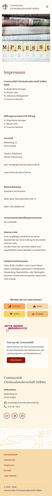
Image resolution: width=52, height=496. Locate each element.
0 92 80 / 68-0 (14, 406)
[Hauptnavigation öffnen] (47, 7)
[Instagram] (22, 416)
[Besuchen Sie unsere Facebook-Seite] (14, 416)
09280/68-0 (17, 153)
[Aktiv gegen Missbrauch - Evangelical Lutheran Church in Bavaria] (16, 329)
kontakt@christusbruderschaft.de (24, 164)
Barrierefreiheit (11, 454)
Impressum (9, 465)
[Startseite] (5, 7)
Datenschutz (9, 459)
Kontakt (7, 470)
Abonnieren (16, 360)
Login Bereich (10, 475)
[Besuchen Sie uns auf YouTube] (7, 416)
